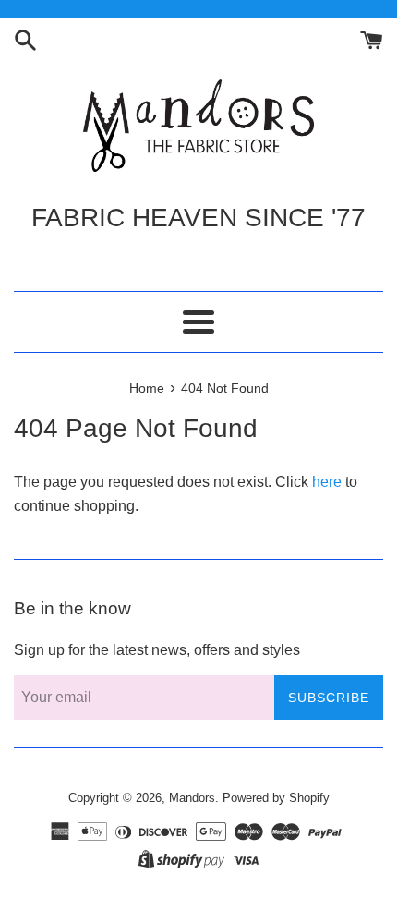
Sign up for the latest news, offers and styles (157, 650)
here (327, 482)
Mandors (192, 798)
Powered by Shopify (276, 798)
